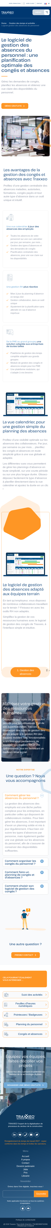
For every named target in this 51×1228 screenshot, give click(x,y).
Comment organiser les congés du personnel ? (20, 862)
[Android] (28, 1208)
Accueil (25, 1156)
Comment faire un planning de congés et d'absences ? (19, 874)
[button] (25, 672)
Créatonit (30, 1226)
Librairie (26, 1176)
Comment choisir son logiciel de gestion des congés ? (19, 888)
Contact (25, 1163)
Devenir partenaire (26, 1166)
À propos (25, 1159)
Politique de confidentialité (25, 1220)
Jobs (25, 1169)
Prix (25, 1172)
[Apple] (22, 1208)
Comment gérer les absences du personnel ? (22, 796)
